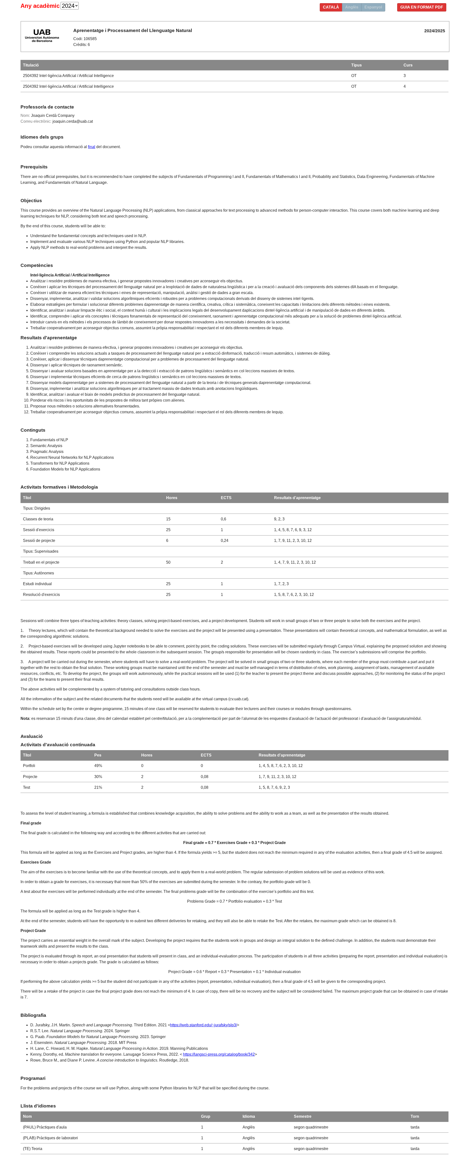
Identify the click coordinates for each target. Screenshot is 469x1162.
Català (331, 7)
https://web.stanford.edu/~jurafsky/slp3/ (203, 1025)
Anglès (351, 7)
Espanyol (373, 7)
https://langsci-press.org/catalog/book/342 (219, 1054)
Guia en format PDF (421, 7)
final (91, 147)
